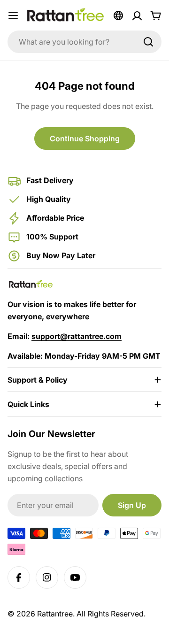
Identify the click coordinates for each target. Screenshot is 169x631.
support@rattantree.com (76, 336)
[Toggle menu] (13, 15)
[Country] (118, 15)
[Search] (148, 41)
